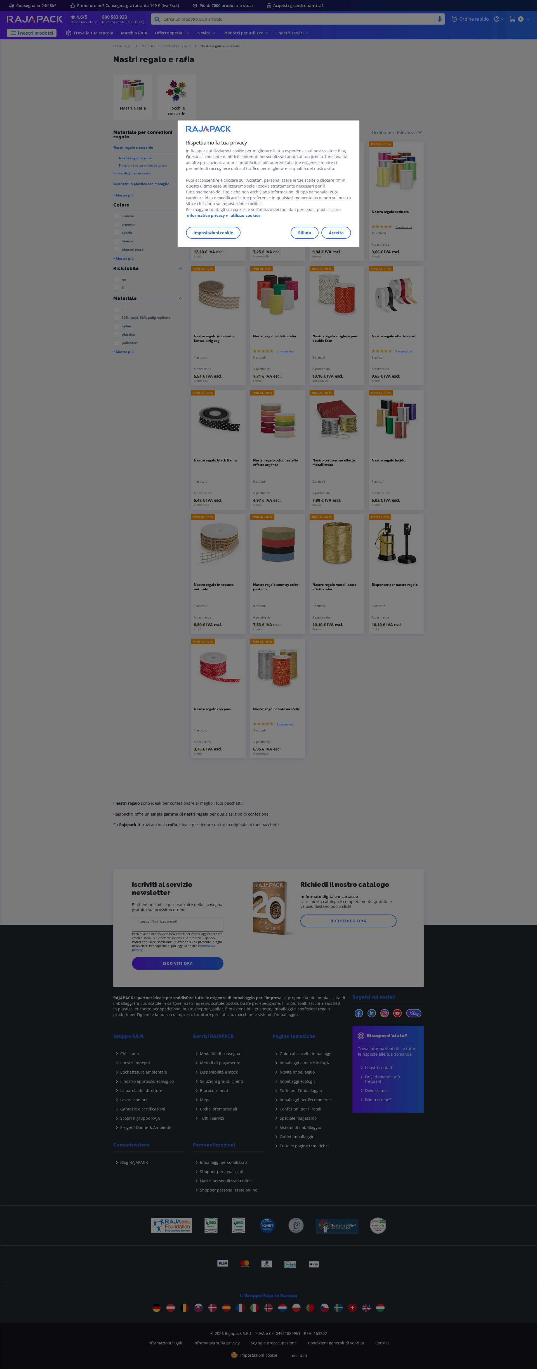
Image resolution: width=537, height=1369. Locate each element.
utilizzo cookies (245, 215)
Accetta (336, 232)
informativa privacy (206, 215)
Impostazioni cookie (213, 232)
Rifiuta (304, 232)
